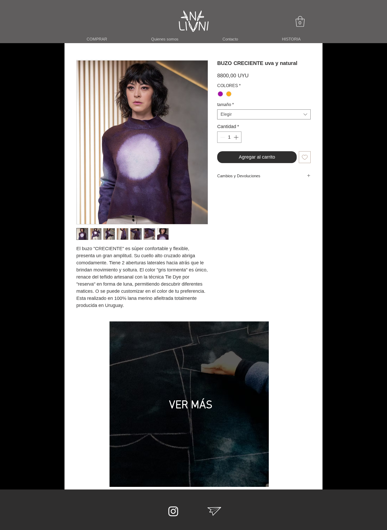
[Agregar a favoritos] (305, 157)
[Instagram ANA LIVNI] (173, 511)
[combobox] (264, 114)
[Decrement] (222, 137)
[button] (300, 21)
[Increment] (236, 137)
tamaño (225, 104)
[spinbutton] (229, 137)
